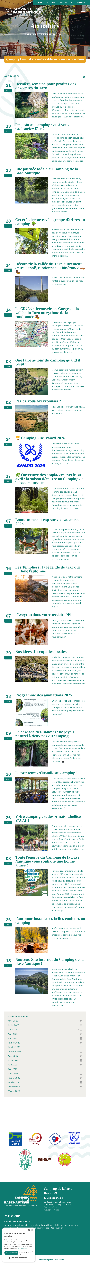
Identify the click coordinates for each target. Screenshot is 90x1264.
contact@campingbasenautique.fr (59, 1202)
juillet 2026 (45, 1025)
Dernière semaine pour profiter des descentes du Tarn (45, 86)
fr (25, 2)
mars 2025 (45, 1073)
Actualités (66, 2)
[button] (83, 10)
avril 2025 (45, 1069)
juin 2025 (45, 1064)
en (29, 2)
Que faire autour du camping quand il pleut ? (47, 362)
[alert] (18, 1245)
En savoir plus (22, 1248)
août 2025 (45, 1056)
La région (43, 2)
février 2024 (45, 1091)
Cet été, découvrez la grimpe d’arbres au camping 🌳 (50, 221)
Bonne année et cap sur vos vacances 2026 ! (47, 521)
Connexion (59, 1260)
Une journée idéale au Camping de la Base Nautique (46, 171)
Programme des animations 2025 (43, 695)
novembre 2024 (45, 1086)
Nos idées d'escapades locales (41, 651)
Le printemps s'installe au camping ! (46, 772)
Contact (80, 2)
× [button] (32, 1230)
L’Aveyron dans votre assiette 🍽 (43, 614)
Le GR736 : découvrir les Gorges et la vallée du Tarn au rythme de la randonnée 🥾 (47, 312)
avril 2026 (45, 1034)
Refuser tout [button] (26, 1253)
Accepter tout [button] (11, 1253)
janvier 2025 (45, 1082)
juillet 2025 (45, 1060)
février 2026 (45, 1042)
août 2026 (45, 1020)
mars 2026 (45, 1038)
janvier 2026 (45, 1047)
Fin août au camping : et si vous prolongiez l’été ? (42, 126)
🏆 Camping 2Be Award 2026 (40, 438)
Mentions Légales (45, 1260)
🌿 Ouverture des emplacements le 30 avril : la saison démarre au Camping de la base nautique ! (49, 478)
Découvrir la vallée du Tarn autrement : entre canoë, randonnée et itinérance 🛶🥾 (50, 267)
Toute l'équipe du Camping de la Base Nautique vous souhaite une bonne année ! (47, 861)
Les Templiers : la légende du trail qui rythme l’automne (47, 569)
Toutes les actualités (18, 1016)
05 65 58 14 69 (55, 1198)
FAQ (54, 2)
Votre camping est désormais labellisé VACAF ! (48, 818)
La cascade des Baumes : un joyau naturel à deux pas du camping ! (44, 734)
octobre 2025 (45, 1051)
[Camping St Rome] (22, 11)
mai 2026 (45, 1029)
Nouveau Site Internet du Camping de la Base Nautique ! (49, 961)
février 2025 (45, 1078)
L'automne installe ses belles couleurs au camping (50, 920)
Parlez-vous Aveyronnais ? (38, 401)
